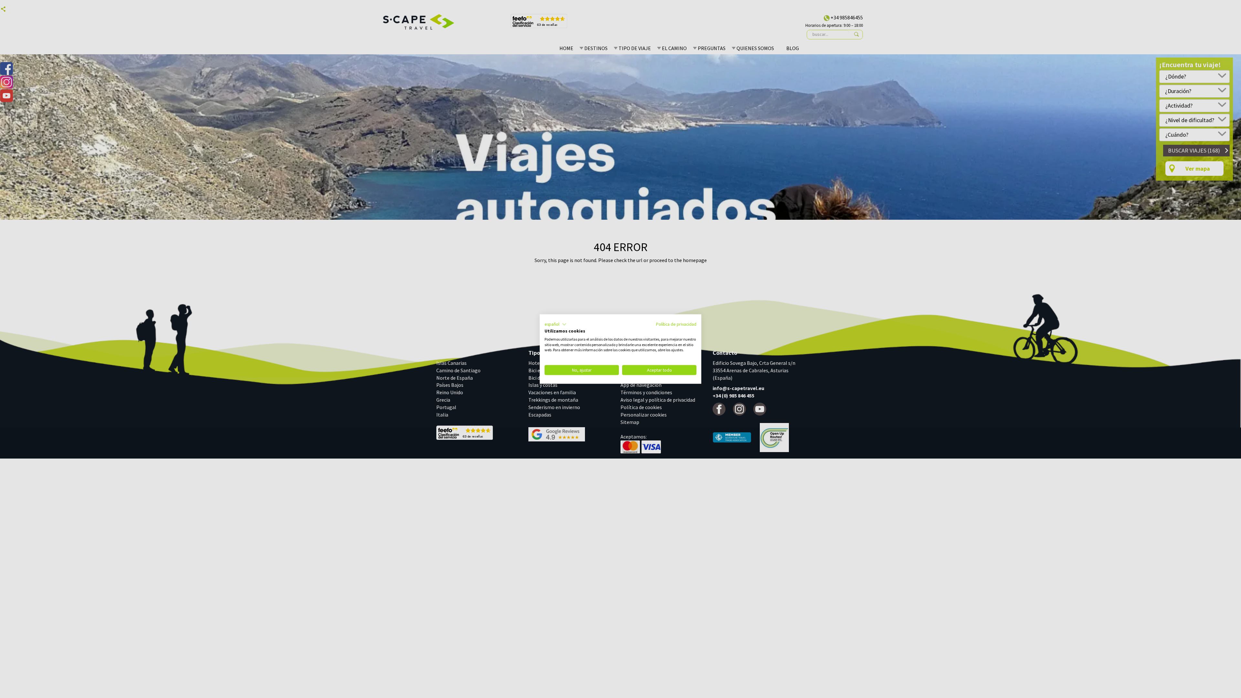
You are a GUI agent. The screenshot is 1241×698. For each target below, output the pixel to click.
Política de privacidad (676, 324)
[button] (556, 324)
